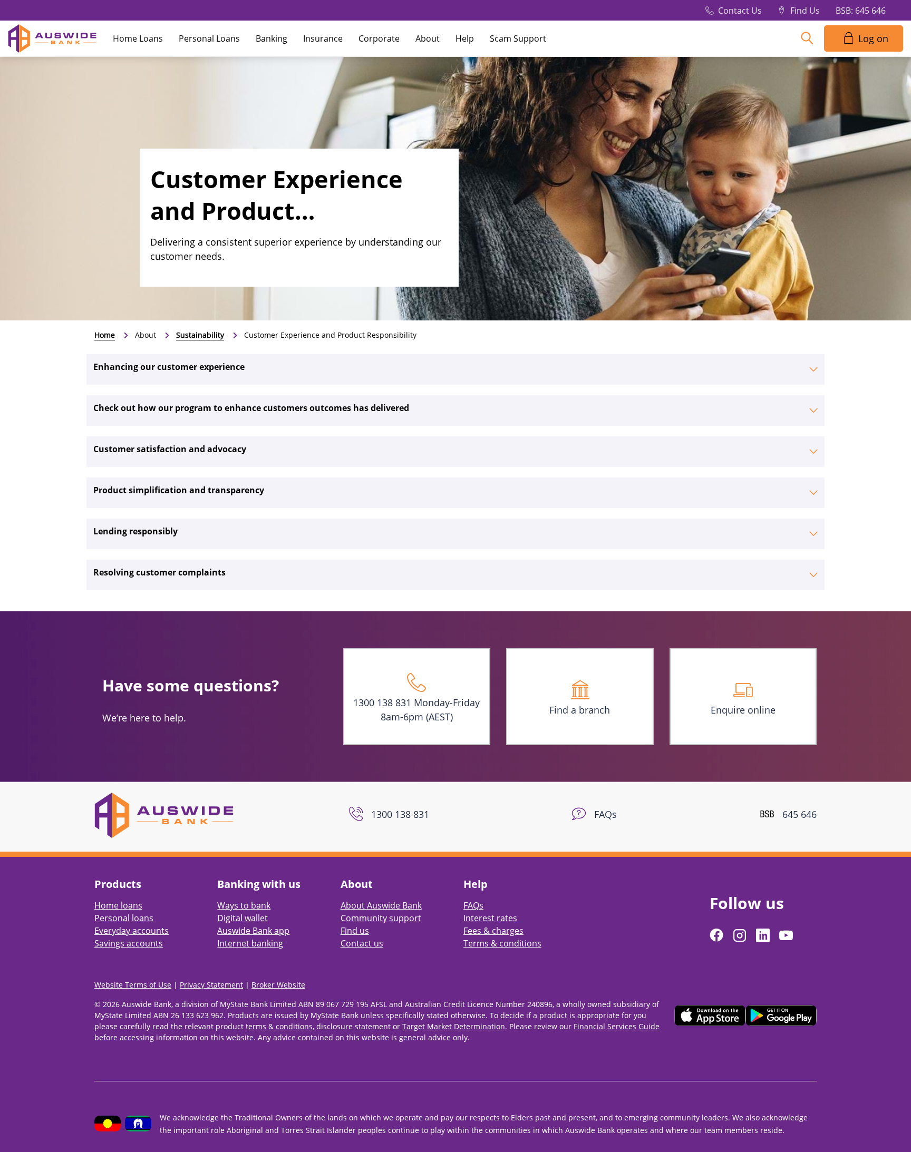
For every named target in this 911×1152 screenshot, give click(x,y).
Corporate (379, 38)
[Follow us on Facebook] (717, 935)
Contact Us (740, 10)
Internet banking (250, 943)
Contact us (362, 943)
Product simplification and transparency (178, 490)
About (427, 38)
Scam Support (518, 38)
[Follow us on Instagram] (741, 935)
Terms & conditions (502, 943)
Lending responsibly (135, 531)
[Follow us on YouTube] (787, 935)
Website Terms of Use (132, 985)
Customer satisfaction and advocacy (169, 449)
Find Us (805, 10)
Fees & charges (493, 930)
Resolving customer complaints (159, 572)
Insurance (323, 38)
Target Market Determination (453, 1026)
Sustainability (200, 335)
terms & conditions (279, 1026)
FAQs (473, 905)
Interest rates (490, 918)
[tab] (455, 369)
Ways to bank (243, 905)
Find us (355, 930)
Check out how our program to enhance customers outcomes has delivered (251, 408)
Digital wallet (242, 918)
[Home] (164, 814)
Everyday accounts (131, 930)
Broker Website (278, 985)
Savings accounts (128, 943)
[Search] (807, 38)
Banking (271, 38)
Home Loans (138, 38)
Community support (381, 918)
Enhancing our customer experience (169, 367)
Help (465, 38)
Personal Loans (209, 38)
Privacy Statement (211, 985)
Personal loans (123, 918)
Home (104, 335)
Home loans (118, 905)
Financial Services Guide (617, 1026)
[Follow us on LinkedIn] (764, 935)
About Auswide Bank (381, 905)
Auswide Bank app (253, 930)
